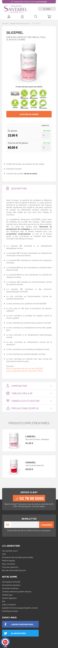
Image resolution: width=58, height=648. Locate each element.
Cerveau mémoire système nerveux (16, 591)
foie (3, 601)
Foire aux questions (10, 567)
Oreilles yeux (7, 595)
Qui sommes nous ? (10, 551)
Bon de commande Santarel (14, 570)
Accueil (5, 23)
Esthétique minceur (10, 611)
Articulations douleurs (11, 585)
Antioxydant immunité (11, 582)
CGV (4, 554)
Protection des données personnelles (17, 557)
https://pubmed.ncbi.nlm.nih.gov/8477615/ (24, 371)
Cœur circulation (9, 604)
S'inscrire (46, 525)
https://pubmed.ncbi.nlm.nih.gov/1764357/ (25, 368)
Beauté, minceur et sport (19, 23)
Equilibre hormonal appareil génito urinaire (20, 608)
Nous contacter (8, 564)
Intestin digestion (9, 598)
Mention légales (8, 560)
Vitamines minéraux (10, 588)
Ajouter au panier (29, 114)
